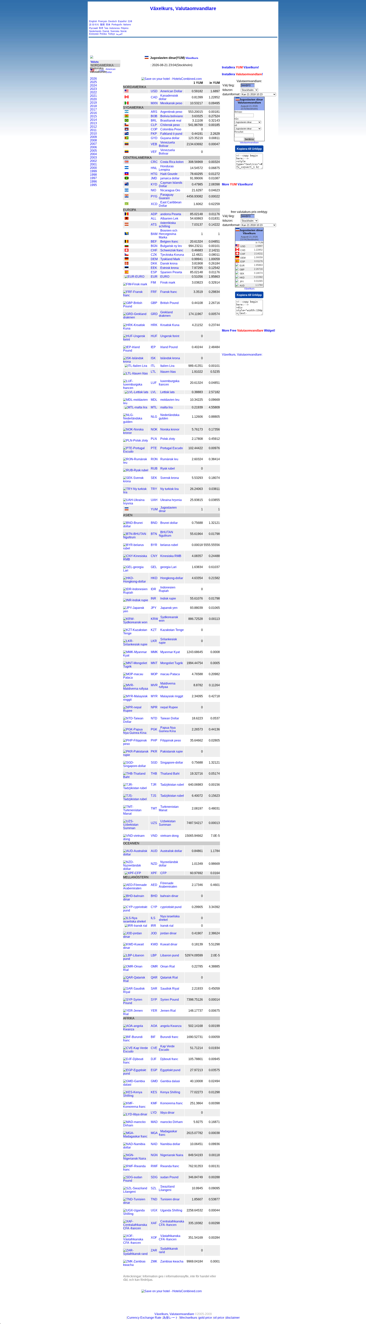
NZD (154, 863)
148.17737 (195, 1010)
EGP (154, 1070)
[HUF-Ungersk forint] (135, 339)
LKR (154, 641)
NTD (154, 718)
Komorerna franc (171, 1103)
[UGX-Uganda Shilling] (135, 1213)
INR (153, 598)
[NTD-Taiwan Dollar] (135, 721)
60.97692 (196, 873)
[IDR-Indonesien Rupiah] (135, 592)
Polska (103, 34)
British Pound (169, 303)
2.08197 (197, 808)
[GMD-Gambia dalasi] (135, 1084)
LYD (154, 1112)
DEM (154, 259)
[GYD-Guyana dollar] (126, 138)
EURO (164, 276)
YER (154, 1010)
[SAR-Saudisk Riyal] (135, 992)
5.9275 (198, 1122)
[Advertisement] (207, 27)
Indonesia (114, 28)
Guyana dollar (169, 138)
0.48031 (214, 808)
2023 (93, 89)
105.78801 (195, 1059)
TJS (153, 795)
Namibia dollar (170, 1144)
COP (154, 129)
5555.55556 (212, 545)
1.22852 (214, 97)
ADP (154, 214)
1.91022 (197, 371)
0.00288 (214, 1177)
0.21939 (197, 407)
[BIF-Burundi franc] (135, 1040)
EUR (154, 276)
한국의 (95, 24)
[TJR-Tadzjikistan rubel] (135, 788)
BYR (154, 545)
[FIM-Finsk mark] (135, 284)
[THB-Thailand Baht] (135, 777)
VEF (154, 151)
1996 (93, 181)
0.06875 (214, 168)
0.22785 (197, 966)
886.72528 (195, 618)
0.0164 (215, 873)
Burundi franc (169, 1037)
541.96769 (195, 125)
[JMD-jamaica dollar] (126, 178)
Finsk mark (167, 282)
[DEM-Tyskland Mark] (126, 259)
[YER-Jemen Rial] (135, 1014)
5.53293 (197, 477)
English (93, 21)
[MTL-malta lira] (136, 407)
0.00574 (214, 314)
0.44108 (197, 303)
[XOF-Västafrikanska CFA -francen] (135, 1242)
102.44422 (195, 448)
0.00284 (214, 1237)
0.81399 (197, 97)
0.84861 (197, 851)
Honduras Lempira (166, 168)
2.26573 (197, 729)
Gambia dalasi (170, 1081)
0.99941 (197, 259)
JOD (154, 933)
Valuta (95, 61)
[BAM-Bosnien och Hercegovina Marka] (126, 234)
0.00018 (197, 545)
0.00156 (214, 784)
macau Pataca (170, 674)
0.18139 (197, 944)
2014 (93, 119)
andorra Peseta (170, 214)
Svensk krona (169, 477)
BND (154, 522)
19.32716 (196, 773)
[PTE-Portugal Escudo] (135, 451)
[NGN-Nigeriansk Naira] (135, 1158)
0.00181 (214, 111)
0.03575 (214, 1070)
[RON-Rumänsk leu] (135, 462)
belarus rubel (169, 545)
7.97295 (197, 267)
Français (102, 21)
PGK (154, 729)
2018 (93, 106)
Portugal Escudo (171, 448)
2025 (93, 82)
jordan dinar (168, 933)
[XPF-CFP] (133, 873)
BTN (154, 533)
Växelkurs (174, 57)
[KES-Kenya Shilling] (135, 1095)
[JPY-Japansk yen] (135, 611)
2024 (93, 85)
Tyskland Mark (170, 259)
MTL (154, 407)
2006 (93, 147)
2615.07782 (195, 1133)
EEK (154, 267)
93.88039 (196, 607)
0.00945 (214, 1059)
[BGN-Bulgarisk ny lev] (126, 246)
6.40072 (197, 795)
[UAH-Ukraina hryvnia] (135, 503)
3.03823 (197, 282)
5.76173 (197, 429)
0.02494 (214, 1081)
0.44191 (197, 133)
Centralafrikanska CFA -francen (171, 1223)
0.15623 (214, 795)
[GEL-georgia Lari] (135, 570)
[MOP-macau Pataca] (135, 677)
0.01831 (214, 218)
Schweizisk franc (171, 250)
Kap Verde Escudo (167, 1048)
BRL (154, 120)
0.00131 (214, 1166)
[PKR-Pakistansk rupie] (135, 755)
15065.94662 (194, 835)
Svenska (114, 31)
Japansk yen (168, 607)
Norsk (123, 31)
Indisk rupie (168, 598)
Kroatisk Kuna (169, 325)
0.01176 (214, 214)
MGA (154, 1133)
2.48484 (214, 347)
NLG (154, 416)
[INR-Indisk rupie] (135, 600)
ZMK (154, 1261)
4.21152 (197, 325)
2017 (93, 109)
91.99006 (196, 178)
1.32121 (214, 522)
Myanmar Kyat (170, 652)
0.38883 (197, 392)
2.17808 (197, 438)
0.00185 (214, 125)
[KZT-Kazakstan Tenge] (135, 633)
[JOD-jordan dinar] (135, 936)
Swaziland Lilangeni (167, 1188)
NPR (154, 707)
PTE (154, 448)
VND (154, 835)
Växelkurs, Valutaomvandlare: (242, 354)
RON (154, 459)
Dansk (106, 31)
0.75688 (197, 522)
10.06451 (196, 1144)
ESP (154, 272)
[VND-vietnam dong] (135, 839)
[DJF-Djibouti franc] (135, 1062)
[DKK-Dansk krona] (126, 263)
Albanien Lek (169, 218)
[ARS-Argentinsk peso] (126, 112)
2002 (93, 161)
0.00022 (214, 196)
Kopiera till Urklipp (249, 148)
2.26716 (214, 303)
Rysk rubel (167, 468)
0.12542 (214, 267)
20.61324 (196, 241)
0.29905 (197, 907)
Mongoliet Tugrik (171, 663)
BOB (154, 116)
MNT (154, 663)
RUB (154, 468)
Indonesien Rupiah (167, 589)
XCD (154, 204)
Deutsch (112, 21)
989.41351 (195, 365)
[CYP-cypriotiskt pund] (135, 910)
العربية (119, 34)
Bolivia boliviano (171, 116)
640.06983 (195, 784)
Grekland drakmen (166, 314)
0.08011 (214, 254)
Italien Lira (167, 365)
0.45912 (214, 438)
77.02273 (196, 1092)
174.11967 (196, 314)
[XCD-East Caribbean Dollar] (126, 204)
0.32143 (214, 120)
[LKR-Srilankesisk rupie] (135, 644)
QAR (154, 977)
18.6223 (197, 718)
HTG (154, 174)
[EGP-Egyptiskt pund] (135, 1073)
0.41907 (197, 933)
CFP (163, 873)
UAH (154, 500)
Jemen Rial (168, 1010)
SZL (154, 1188)
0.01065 (214, 607)
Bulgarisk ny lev (171, 246)
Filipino (124, 28)
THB (154, 773)
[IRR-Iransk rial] (136, 925)
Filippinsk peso (170, 740)
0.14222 (214, 224)
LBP (154, 955)
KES (154, 1092)
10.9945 (197, 1188)
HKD (154, 578)
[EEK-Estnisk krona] (126, 268)
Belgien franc (169, 241)
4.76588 (197, 674)
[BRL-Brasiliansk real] (126, 120)
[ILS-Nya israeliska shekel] (135, 921)
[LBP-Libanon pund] (135, 958)
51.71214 (196, 1048)
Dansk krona (168, 263)
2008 (93, 140)
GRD (154, 314)
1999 (93, 171)
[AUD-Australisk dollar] (135, 854)
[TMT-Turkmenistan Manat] (135, 813)
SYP (154, 999)
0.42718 (214, 696)
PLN (154, 438)
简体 (108, 24)
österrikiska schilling (167, 224)
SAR (154, 988)
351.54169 (195, 1237)
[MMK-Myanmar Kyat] (135, 655)
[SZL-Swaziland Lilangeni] (135, 1191)
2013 (93, 123)
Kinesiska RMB (170, 556)
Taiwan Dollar (169, 718)
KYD (154, 184)
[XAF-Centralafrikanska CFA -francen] (135, 1228)
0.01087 (214, 178)
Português (117, 24)
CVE (154, 1048)
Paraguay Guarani (166, 196)
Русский (93, 28)
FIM (153, 282)
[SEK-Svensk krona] (135, 481)
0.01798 (214, 533)
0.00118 (214, 1155)
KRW (154, 618)
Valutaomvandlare (249, 142)
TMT (154, 808)
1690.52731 (195, 1037)
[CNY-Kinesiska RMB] (135, 559)
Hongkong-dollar (171, 578)
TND (154, 1199)
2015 (93, 116)
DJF (154, 1059)
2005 (93, 150)
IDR (153, 589)
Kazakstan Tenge (172, 630)
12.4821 (197, 254)
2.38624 (214, 933)
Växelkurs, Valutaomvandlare (183, 8)
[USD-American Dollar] (126, 91)
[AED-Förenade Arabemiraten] (135, 888)
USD (154, 91)
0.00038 (214, 1133)
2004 (93, 154)
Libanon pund (169, 955)
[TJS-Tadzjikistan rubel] (135, 799)
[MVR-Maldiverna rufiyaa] (135, 688)
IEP (153, 347)
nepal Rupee (169, 707)
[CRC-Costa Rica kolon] (126, 162)
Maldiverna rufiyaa (167, 685)
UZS (154, 823)
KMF (154, 1103)
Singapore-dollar (171, 762)
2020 (93, 99)
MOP (154, 674)
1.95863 (214, 276)
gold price (205, 1317)
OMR (154, 966)
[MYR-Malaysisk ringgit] (135, 699)
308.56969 (195, 161)
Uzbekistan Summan (167, 823)
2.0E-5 (215, 955)
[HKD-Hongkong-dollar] (135, 581)
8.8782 (198, 685)
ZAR (154, 1250)
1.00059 (214, 259)
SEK (154, 477)
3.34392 (214, 907)
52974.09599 (194, 955)
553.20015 (195, 111)
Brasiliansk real (170, 120)
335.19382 (195, 1223)
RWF (154, 1166)
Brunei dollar (169, 522)
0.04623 (214, 190)
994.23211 (196, 246)
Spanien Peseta (171, 272)
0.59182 (197, 91)
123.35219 (195, 138)
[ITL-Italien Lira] (136, 365)
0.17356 (214, 429)
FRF (154, 291)
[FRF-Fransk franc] (135, 295)
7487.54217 (195, 823)
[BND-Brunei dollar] (135, 526)
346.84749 (195, 1177)
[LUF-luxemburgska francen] (135, 388)
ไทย (106, 28)
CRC (154, 161)
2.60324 (197, 459)
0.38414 (214, 459)
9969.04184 (195, 1261)
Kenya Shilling (170, 1092)
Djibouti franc (169, 1059)
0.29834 (214, 291)
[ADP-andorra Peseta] (126, 214)
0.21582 (214, 578)
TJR (154, 784)
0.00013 (214, 823)
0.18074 (214, 477)
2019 (93, 102)
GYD (154, 138)
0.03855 (214, 500)
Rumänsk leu (169, 459)
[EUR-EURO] (134, 276)
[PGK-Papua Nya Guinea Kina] (135, 732)
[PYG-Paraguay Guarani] (126, 196)
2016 (93, 113)
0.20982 (214, 674)
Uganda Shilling (171, 1210)
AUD (154, 851)
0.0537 (215, 718)
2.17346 (197, 884)
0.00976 (214, 448)
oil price (219, 1317)
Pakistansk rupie (171, 751)
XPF (154, 873)
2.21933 (197, 988)
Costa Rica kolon (172, 161)
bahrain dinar (169, 896)
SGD (154, 762)
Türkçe (111, 34)
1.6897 (215, 91)
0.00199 (214, 1025)
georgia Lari (168, 567)
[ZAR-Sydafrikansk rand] (135, 1253)
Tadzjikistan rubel (172, 784)
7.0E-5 (215, 835)
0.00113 (214, 618)
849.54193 (195, 1155)
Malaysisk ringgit (171, 696)
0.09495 (214, 103)
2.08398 (214, 184)
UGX (154, 1210)
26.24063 (196, 488)
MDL (154, 399)
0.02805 (214, 740)
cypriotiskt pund (170, 907)
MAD (154, 1122)
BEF (154, 241)
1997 (93, 178)
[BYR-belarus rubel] (135, 548)
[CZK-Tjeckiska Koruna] (126, 254)
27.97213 (196, 1070)
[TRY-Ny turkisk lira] (135, 492)
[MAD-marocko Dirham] (135, 1125)
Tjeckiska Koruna (172, 254)
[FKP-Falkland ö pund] (126, 133)
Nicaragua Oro (170, 190)
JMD (154, 178)
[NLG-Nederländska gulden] (135, 421)
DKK (154, 263)
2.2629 (215, 133)
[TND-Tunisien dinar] (135, 1202)
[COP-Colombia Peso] (126, 129)
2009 (93, 137)
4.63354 (197, 578)
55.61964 (196, 533)
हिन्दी (101, 28)
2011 (93, 130)
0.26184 (214, 263)
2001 (93, 164)
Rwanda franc (169, 1166)
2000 (93, 167)
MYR (154, 696)
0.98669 (214, 863)
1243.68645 (195, 652)
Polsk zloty (167, 438)
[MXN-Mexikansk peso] (126, 103)
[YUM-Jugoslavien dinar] (126, 509)
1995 (93, 185)
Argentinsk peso (171, 111)
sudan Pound (169, 1177)
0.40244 (197, 347)
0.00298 (214, 1223)
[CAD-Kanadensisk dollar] (126, 97)
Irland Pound (169, 347)
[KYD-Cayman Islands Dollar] (126, 184)
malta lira (166, 407)
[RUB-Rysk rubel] (135, 470)
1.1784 (215, 851)
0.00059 (214, 1037)
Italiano (127, 24)
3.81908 (197, 263)
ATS (154, 224)
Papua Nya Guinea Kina (167, 729)
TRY (154, 488)
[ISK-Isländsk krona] (135, 361)
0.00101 (214, 246)
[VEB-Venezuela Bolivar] (126, 144)
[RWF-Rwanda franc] (135, 1169)
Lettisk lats (167, 392)
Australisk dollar (171, 851)
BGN (154, 246)
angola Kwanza (170, 1025)
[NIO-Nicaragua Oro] (126, 190)
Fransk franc (168, 291)
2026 (93, 78)
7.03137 (197, 224)
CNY (154, 556)
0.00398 (214, 1103)
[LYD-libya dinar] (135, 1114)
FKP (154, 133)
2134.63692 (195, 144)
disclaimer (233, 1317)
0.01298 (214, 1092)
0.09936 (214, 1144)
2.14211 (214, 250)
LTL (153, 371)
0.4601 (215, 884)
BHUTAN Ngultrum (166, 534)
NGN (154, 1155)
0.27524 (214, 116)
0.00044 (214, 1210)
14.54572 (196, 168)
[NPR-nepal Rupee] (135, 710)
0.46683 (197, 250)
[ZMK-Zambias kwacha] (135, 1264)
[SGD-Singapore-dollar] (135, 766)
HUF (154, 336)
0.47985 (197, 184)
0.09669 (214, 399)
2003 (93, 157)
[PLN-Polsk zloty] (135, 440)
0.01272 (214, 174)
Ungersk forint (169, 336)
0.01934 (214, 1048)
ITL (153, 365)
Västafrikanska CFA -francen (169, 1237)
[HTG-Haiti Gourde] (126, 174)
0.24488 (214, 556)
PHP (154, 740)
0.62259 (214, 204)
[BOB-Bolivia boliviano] (126, 116)
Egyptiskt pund (170, 1070)
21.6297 (197, 190)
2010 (93, 133)
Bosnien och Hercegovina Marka (168, 234)
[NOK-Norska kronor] (135, 432)
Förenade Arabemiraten (168, 885)
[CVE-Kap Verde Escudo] (135, 1051)
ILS (153, 918)
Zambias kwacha (171, 1261)
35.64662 (196, 740)
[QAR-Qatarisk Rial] (135, 981)
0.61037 (214, 567)
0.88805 (214, 416)
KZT (154, 630)
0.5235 (215, 371)
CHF (154, 250)
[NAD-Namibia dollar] (135, 1147)
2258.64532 (195, 1210)
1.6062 (198, 204)
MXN (154, 103)
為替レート (170, 1317)
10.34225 (196, 399)
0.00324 (214, 161)
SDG (154, 1177)
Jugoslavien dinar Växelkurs (251, 232)
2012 (93, 126)
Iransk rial (166, 925)
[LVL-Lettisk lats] (136, 392)
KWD (154, 944)
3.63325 (197, 116)
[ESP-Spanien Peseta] (126, 272)
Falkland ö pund (171, 133)
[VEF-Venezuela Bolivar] (126, 151)
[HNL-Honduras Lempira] (126, 168)
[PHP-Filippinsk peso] (135, 743)
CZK (154, 254)
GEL (154, 567)
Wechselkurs (188, 1317)
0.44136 (214, 729)
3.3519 (198, 291)
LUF (154, 382)
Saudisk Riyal (169, 988)
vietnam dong (169, 835)
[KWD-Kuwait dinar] (135, 947)
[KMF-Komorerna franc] (135, 1106)
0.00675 (214, 1010)
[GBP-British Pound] (135, 306)
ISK (153, 358)
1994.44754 (195, 663)
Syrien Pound (169, 999)
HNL (154, 168)
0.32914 (214, 282)
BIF (153, 1037)
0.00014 (214, 999)
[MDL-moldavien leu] (135, 403)
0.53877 (214, 1199)
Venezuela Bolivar (167, 144)
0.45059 (214, 988)
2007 (93, 143)
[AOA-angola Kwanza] (135, 1029)
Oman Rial (167, 966)
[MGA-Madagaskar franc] (135, 1136)
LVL (153, 392)
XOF (154, 1237)
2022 (93, 92)
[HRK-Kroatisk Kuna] (135, 328)
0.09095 (214, 1188)
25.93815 (196, 500)
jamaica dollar (169, 178)
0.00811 (214, 138)
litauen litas (168, 371)
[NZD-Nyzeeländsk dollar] (135, 868)
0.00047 (214, 144)
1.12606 (197, 416)
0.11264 (214, 685)
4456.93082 (195, 196)
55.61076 (196, 598)
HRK (154, 325)
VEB (154, 144)
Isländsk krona (170, 358)
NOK (154, 429)
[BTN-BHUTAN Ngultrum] (135, 537)
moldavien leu (169, 399)
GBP (154, 303)
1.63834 (197, 567)
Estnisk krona (169, 267)
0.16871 (214, 1122)
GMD (154, 1081)
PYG (154, 196)
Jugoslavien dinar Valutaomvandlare (250, 101)
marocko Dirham (171, 1122)
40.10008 (196, 1081)
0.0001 (215, 1261)
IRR (153, 925)
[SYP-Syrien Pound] (135, 1003)
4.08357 (197, 556)
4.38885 (214, 966)
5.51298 (214, 944)
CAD (154, 97)
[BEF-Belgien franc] (126, 241)
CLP (154, 125)
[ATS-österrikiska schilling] (126, 224)
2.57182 (214, 392)
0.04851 (214, 241)
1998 (93, 174)
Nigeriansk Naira (171, 1155)
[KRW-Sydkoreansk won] (135, 622)
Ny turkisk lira (169, 488)
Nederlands (95, 31)
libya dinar (167, 1112)
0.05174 (214, 773)
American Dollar (171, 91)
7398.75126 (195, 999)
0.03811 (214, 488)
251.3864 (196, 1103)
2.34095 (197, 696)
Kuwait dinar (168, 944)
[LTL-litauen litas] (135, 373)
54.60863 (196, 218)
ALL (153, 218)
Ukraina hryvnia (171, 500)
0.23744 (214, 325)
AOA (154, 1025)
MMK (154, 652)
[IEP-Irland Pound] (135, 350)
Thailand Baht (169, 773)
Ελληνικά (94, 34)
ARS (154, 111)
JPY (154, 607)
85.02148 (196, 214)
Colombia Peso (170, 129)
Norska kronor (169, 429)
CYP (154, 907)
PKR (154, 751)
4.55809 (214, 407)
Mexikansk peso (171, 103)
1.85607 (197, 1199)
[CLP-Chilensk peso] (126, 125)
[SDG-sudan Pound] (135, 1180)
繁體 (102, 24)
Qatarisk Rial (169, 977)
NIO (153, 190)
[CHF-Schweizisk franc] (126, 250)
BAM (154, 234)
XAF (154, 1223)
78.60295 (196, 174)
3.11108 (197, 120)
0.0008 (215, 652)
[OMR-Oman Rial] (135, 969)
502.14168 (195, 1025)
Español (122, 21)
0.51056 (197, 276)
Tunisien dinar (170, 1199)
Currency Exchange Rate (144, 1317)
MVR (154, 685)
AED (154, 884)
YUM (154, 509)
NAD (154, 1144)
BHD (154, 896)
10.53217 (196, 103)
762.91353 (195, 1166)
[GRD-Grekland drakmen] (135, 317)
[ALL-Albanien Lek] (126, 218)
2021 (93, 95)
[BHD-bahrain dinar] (135, 899)
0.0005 (215, 663)
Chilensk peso (170, 125)
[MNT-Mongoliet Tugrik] (135, 666)
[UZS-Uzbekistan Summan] (135, 828)
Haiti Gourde (168, 174)
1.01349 (197, 863)
